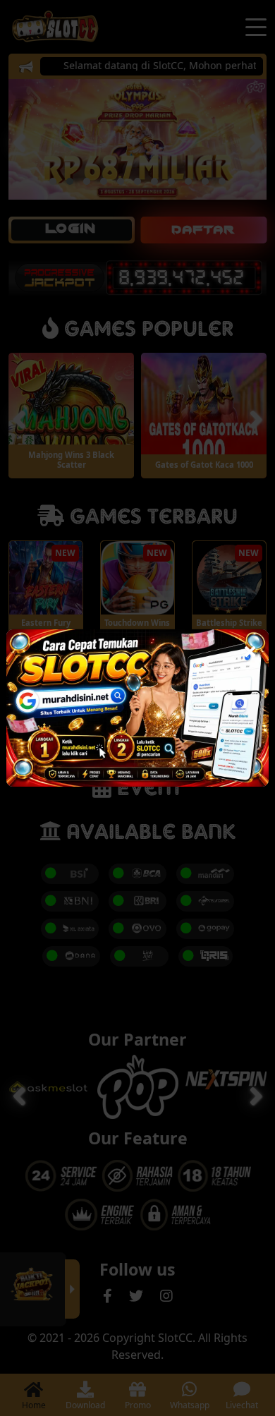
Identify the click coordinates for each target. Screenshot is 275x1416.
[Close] (250, 648)
